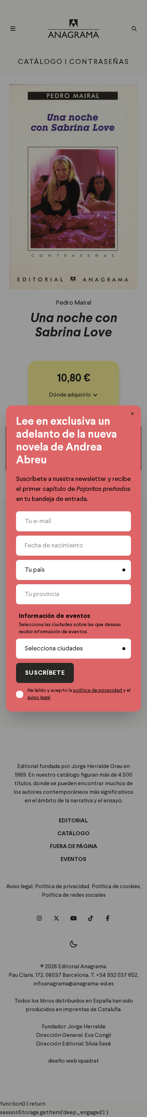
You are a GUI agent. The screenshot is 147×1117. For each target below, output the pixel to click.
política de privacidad (97, 690)
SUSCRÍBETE (45, 673)
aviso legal (38, 697)
